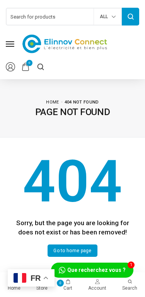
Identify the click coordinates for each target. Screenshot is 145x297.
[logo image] (65, 43)
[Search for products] (130, 16)
